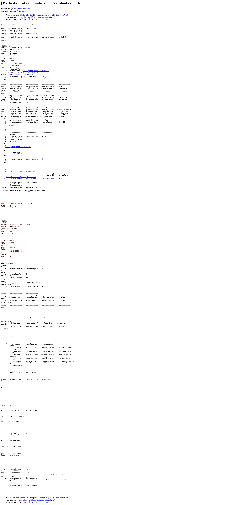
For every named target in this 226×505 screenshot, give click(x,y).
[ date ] (24, 19)
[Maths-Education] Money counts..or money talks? (36, 17)
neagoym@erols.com (22, 9)
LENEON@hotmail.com (9, 62)
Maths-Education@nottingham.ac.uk (21, 177)
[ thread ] (31, 19)
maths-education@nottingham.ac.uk (23, 72)
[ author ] (46, 19)
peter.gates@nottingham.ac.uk (36, 71)
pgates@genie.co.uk (34, 159)
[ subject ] (38, 19)
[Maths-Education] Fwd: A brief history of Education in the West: (44, 15)
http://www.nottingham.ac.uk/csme (20, 171)
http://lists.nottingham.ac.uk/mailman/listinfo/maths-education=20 (31, 178)
